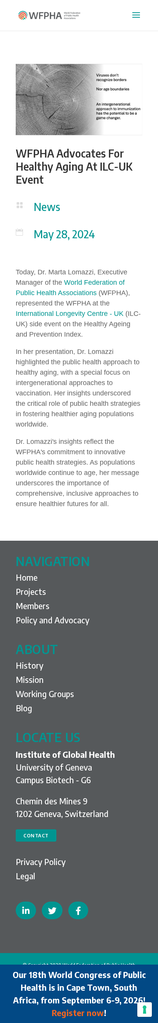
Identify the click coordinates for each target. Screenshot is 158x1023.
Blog (24, 707)
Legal (25, 875)
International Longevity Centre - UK (69, 313)
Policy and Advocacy (52, 619)
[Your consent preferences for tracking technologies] (144, 1009)
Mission (30, 679)
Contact (36, 835)
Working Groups (45, 693)
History (29, 665)
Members (32, 605)
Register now (78, 1012)
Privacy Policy (41, 861)
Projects (31, 591)
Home (27, 577)
